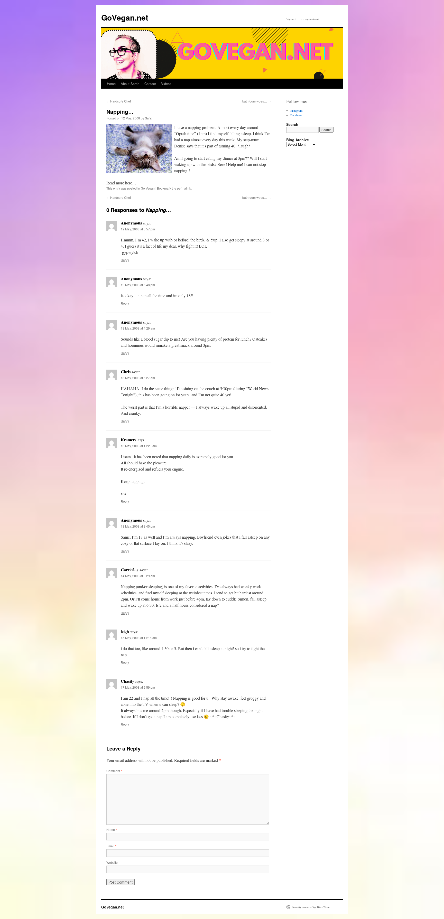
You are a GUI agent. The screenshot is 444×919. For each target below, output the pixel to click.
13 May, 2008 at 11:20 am (139, 446)
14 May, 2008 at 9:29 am (138, 576)
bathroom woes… (256, 101)
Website (112, 862)
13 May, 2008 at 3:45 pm (138, 526)
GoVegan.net (124, 17)
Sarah (149, 118)
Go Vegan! (148, 188)
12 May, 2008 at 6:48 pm (138, 285)
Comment (114, 770)
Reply (125, 260)
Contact (150, 83)
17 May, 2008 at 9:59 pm (138, 687)
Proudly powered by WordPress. (311, 907)
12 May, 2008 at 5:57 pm (138, 229)
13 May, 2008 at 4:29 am (138, 328)
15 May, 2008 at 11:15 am (139, 637)
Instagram (296, 110)
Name (111, 829)
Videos (166, 83)
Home (111, 83)
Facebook (296, 115)
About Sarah (130, 83)
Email (111, 846)
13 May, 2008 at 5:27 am (138, 378)
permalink (184, 188)
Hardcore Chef (118, 101)
